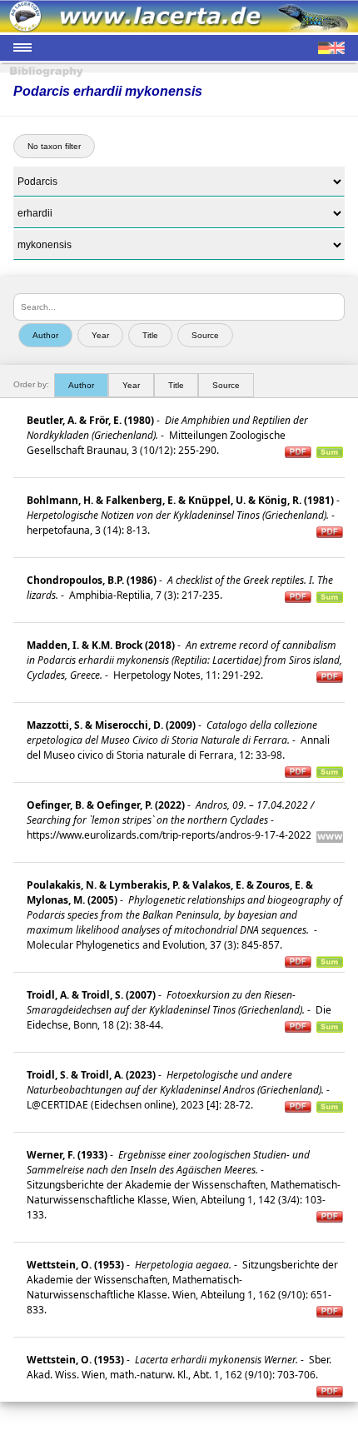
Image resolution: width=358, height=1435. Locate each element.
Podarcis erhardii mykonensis (107, 91)
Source (226, 385)
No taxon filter (54, 146)
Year (131, 385)
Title (176, 385)
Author (81, 385)
